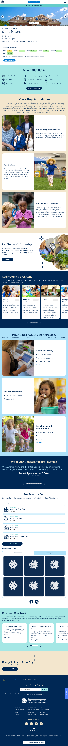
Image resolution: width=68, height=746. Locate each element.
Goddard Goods (31, 714)
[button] (34, 509)
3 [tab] (35, 323)
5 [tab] (35, 484)
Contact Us (30, 712)
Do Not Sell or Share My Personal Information (34, 737)
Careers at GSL (31, 707)
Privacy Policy (30, 735)
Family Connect (44, 709)
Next (65, 17)
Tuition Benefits (44, 714)
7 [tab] (39, 484)
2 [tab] (33, 323)
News (41, 707)
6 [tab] (37, 484)
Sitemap (42, 712)
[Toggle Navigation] (65, 2)
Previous (2, 17)
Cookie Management (55, 735)
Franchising (18, 714)
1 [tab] (31, 323)
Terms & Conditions (41, 735)
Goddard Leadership (33, 709)
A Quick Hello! (34, 23)
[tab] (18, 553)
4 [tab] (37, 323)
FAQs (16, 712)
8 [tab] (41, 484)
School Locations (19, 709)
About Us (17, 707)
